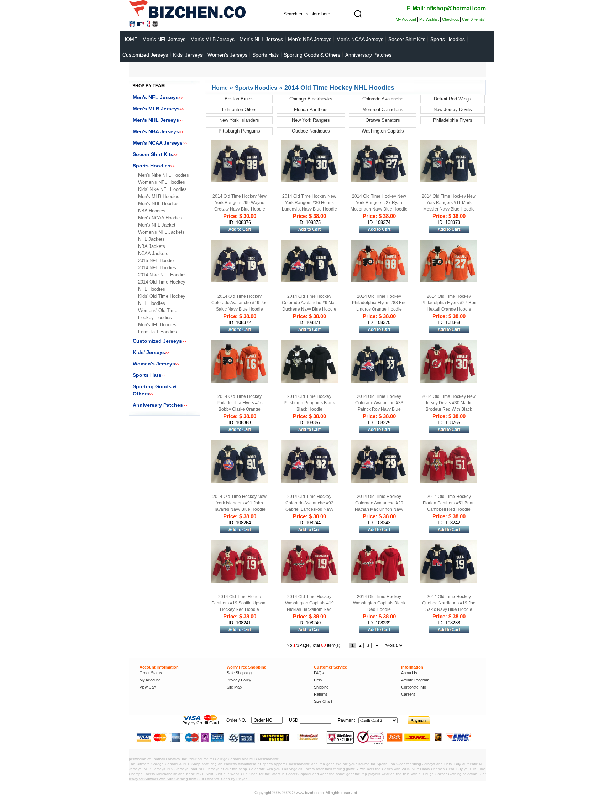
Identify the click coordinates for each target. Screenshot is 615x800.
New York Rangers (311, 120)
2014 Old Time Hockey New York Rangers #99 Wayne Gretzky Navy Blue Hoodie (239, 203)
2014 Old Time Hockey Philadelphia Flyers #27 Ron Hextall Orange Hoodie (449, 303)
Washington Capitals (383, 131)
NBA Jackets (151, 246)
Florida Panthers (311, 109)
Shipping (321, 687)
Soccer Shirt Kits (406, 39)
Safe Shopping (239, 673)
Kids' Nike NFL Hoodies (162, 189)
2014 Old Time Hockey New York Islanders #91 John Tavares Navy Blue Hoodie (239, 503)
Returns (321, 694)
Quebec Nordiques (311, 131)
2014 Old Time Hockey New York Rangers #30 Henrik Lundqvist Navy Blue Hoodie (309, 203)
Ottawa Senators (383, 120)
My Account (406, 19)
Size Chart (323, 701)
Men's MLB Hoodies (158, 196)
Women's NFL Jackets (161, 232)
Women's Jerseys (227, 55)
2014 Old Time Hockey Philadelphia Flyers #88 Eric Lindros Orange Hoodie (379, 303)
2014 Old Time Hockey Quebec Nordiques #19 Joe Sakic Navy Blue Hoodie (448, 603)
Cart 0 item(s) (474, 19)
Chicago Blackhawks (310, 99)
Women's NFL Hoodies (161, 182)
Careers (408, 694)
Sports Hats (265, 55)
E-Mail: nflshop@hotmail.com (446, 8)
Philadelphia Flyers (452, 120)
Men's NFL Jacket (156, 225)
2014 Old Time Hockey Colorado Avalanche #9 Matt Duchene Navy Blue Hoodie (309, 303)
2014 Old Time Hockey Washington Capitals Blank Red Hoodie (379, 603)
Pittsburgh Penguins (239, 131)
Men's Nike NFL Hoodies (163, 175)
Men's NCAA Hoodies (160, 217)
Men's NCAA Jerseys (359, 39)
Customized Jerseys (145, 55)
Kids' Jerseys (188, 55)
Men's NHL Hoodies (158, 203)
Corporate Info (413, 687)
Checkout (450, 19)
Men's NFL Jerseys (163, 39)
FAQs (319, 673)
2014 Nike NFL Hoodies (162, 274)
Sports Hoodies (447, 39)
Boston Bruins (239, 99)
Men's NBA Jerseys (309, 39)
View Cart (148, 687)
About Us (409, 673)
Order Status (151, 673)
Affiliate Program (415, 680)
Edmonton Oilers (239, 109)
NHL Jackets (151, 239)
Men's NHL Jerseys (261, 39)
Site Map (234, 687)
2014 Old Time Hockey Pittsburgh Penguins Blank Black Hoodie (309, 403)
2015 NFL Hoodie (156, 260)
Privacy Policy (239, 680)
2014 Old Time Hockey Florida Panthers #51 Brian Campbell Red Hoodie (449, 503)
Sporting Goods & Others (312, 55)
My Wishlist (429, 19)
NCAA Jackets (153, 253)
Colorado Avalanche (382, 99)
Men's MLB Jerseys (212, 39)
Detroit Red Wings (452, 99)
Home (220, 88)
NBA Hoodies (151, 210)
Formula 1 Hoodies (157, 331)
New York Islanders (239, 120)
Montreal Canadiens (382, 109)
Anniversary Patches (368, 55)
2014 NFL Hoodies (157, 267)
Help (318, 680)
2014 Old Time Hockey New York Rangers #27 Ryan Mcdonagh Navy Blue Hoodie (379, 203)
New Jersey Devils (452, 109)
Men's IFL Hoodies (157, 324)
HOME (129, 39)
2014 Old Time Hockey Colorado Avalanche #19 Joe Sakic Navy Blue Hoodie (239, 303)
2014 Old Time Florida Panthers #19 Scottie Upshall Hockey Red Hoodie (239, 603)
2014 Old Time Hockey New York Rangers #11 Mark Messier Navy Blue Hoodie (449, 203)
